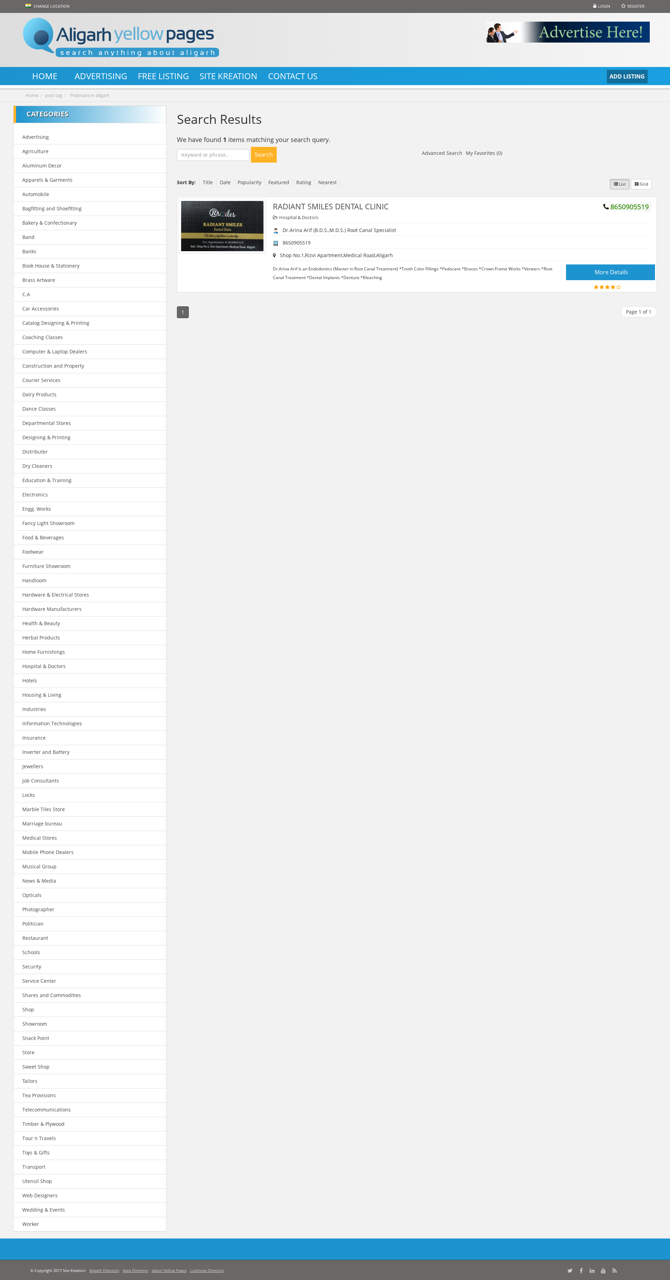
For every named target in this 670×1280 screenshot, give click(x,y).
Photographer (38, 909)
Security (31, 966)
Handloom (34, 580)
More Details (611, 272)
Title (208, 182)
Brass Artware (38, 280)
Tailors (29, 1081)
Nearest (327, 182)
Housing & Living (41, 694)
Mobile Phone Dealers (48, 852)
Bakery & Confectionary (49, 222)
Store (28, 1052)
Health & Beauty (41, 623)
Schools (31, 952)
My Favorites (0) (484, 153)
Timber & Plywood (43, 1124)
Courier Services (41, 380)
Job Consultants (40, 780)
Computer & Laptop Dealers (54, 351)
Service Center (39, 981)
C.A (26, 294)
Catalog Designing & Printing (55, 323)
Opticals (32, 895)
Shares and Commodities (51, 995)
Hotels (29, 680)
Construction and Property (53, 365)
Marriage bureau (42, 823)
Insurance (34, 737)
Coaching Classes (42, 337)
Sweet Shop (36, 1066)
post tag (53, 95)
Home (31, 95)
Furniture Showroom (46, 566)
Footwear (33, 551)
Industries (34, 709)
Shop (28, 1009)
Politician (33, 923)
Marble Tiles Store (43, 809)
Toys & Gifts (36, 1152)
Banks (29, 251)
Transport (33, 1166)
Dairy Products (39, 394)
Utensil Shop (37, 1181)
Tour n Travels (39, 1138)
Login (604, 6)
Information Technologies (52, 723)
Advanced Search (442, 153)
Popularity (249, 182)
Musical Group (39, 866)
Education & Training (47, 480)
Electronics (35, 494)
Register (636, 6)
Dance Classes (39, 408)
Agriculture (35, 151)
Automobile (35, 194)
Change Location (51, 6)
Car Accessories (40, 308)
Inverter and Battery (45, 752)
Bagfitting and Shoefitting (52, 208)
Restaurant (35, 938)
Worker (30, 1224)
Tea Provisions (39, 1095)
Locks (28, 795)
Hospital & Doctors (44, 666)
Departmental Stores (46, 423)
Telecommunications (46, 1109)
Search (264, 154)
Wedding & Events (43, 1209)
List (622, 184)
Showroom (34, 1023)
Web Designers (40, 1195)
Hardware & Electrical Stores (55, 594)
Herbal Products (41, 637)
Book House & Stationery (51, 265)
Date (225, 182)
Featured (278, 182)
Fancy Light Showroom (48, 523)
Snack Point (35, 1038)
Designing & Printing (46, 437)
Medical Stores (39, 837)
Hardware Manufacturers (52, 609)
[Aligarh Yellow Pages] (148, 39)
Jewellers (32, 766)
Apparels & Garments (47, 180)
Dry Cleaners (37, 466)
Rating (303, 182)
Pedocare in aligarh (90, 95)
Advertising (35, 137)
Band (28, 237)
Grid (643, 184)
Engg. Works (36, 509)
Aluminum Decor (42, 165)
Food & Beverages (43, 537)
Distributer (35, 451)
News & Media (39, 880)
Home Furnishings (43, 652)
